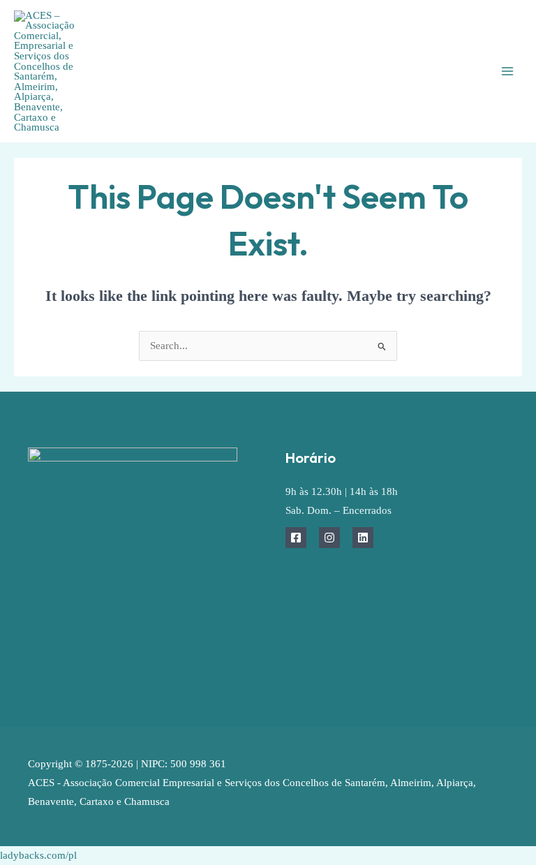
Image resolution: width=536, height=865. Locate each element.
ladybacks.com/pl (38, 855)
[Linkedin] (362, 537)
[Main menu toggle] (507, 71)
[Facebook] (295, 537)
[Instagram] (329, 537)
